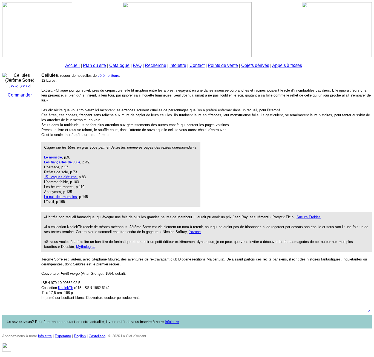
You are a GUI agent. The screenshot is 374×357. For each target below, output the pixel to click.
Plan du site (94, 65)
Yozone (195, 232)
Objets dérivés (255, 65)
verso (25, 85)
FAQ (137, 65)
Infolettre (177, 65)
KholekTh (65, 288)
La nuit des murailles (60, 197)
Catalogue (119, 65)
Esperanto (63, 336)
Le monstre (53, 157)
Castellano (97, 336)
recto (14, 85)
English (80, 336)
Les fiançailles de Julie (62, 162)
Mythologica (85, 247)
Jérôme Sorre (108, 75)
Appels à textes (287, 65)
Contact (197, 65)
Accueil (72, 65)
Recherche (155, 65)
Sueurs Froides (309, 217)
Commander (20, 95)
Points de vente (223, 65)
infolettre (45, 336)
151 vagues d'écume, (61, 177)
